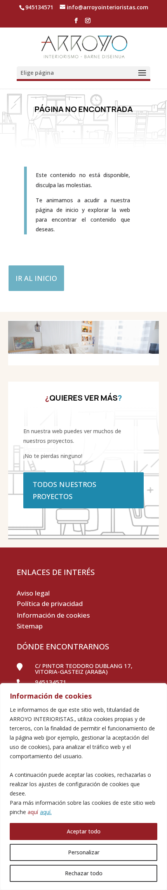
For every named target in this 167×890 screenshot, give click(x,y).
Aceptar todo (84, 831)
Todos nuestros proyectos (64, 490)
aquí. (46, 812)
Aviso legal (33, 593)
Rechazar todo (84, 873)
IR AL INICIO (36, 278)
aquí (33, 812)
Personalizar (83, 852)
